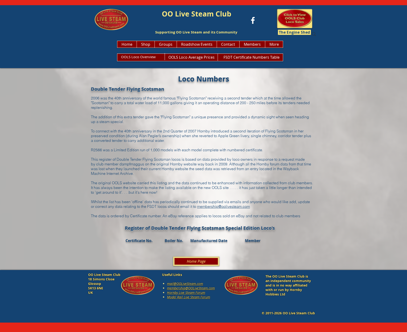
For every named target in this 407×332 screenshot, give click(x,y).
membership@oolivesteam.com (223, 206)
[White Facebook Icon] (252, 20)
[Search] (314, 34)
